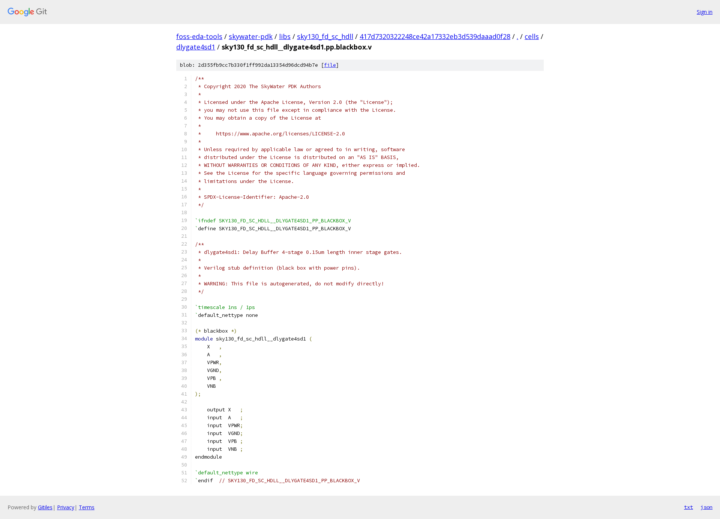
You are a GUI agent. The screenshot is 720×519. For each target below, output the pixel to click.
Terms (86, 507)
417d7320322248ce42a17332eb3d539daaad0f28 (435, 36)
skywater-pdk (251, 36)
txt (688, 507)
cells (532, 36)
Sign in (704, 11)
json (706, 507)
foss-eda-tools (199, 36)
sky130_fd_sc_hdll (325, 36)
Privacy (65, 507)
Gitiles (45, 507)
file (330, 65)
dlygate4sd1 (195, 46)
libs (285, 36)
